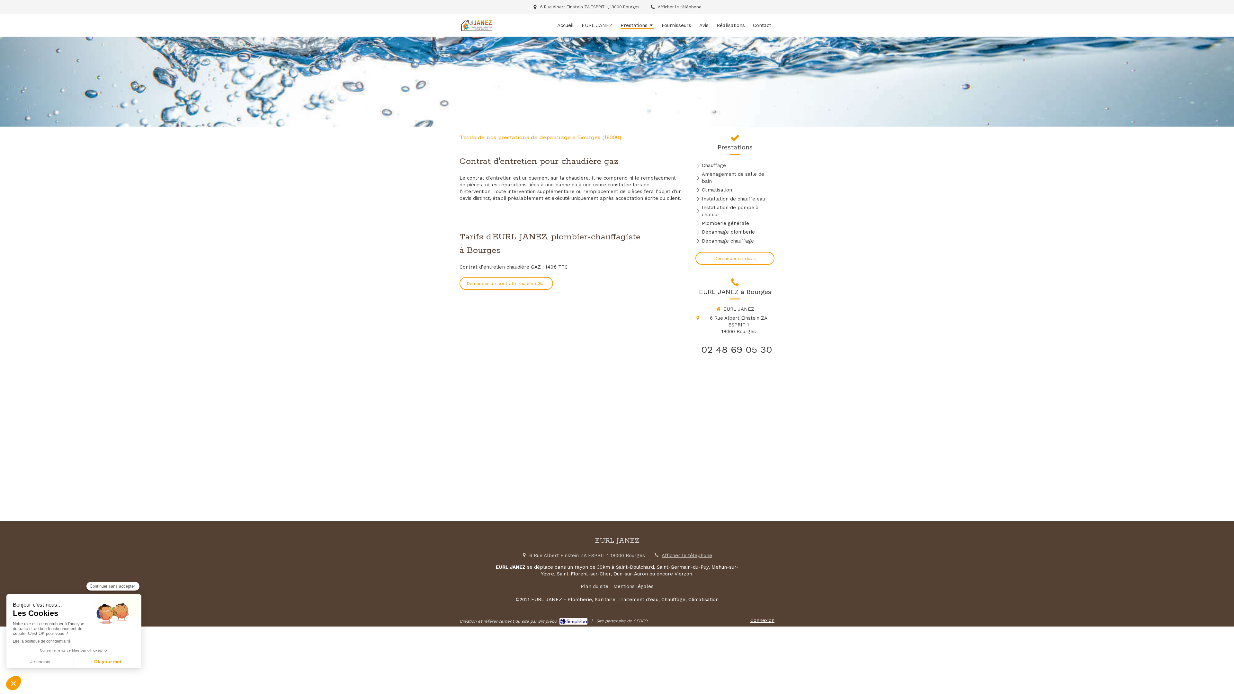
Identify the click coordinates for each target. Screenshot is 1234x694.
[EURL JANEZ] (476, 30)
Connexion (762, 620)
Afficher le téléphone (680, 6)
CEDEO (640, 620)
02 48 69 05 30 (736, 349)
